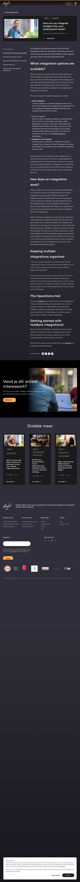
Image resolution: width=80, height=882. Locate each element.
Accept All (68, 875)
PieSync (42, 301)
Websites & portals (27, 526)
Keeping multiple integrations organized (15, 60)
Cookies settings (55, 875)
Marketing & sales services (29, 521)
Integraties (55, 18)
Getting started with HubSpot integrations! (12, 69)
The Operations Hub (9, 64)
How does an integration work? (12, 57)
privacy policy (14, 551)
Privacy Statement (36, 578)
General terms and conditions (61, 578)
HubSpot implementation (10, 521)
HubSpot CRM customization (11, 524)
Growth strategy (27, 524)
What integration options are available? (15, 53)
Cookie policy (47, 578)
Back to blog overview (11, 12)
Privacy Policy (62, 866)
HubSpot (46, 18)
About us (43, 521)
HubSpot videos (64, 524)
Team (42, 529)
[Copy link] (52, 353)
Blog (61, 521)
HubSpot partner (45, 524)
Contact (68, 343)
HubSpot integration (9, 526)
